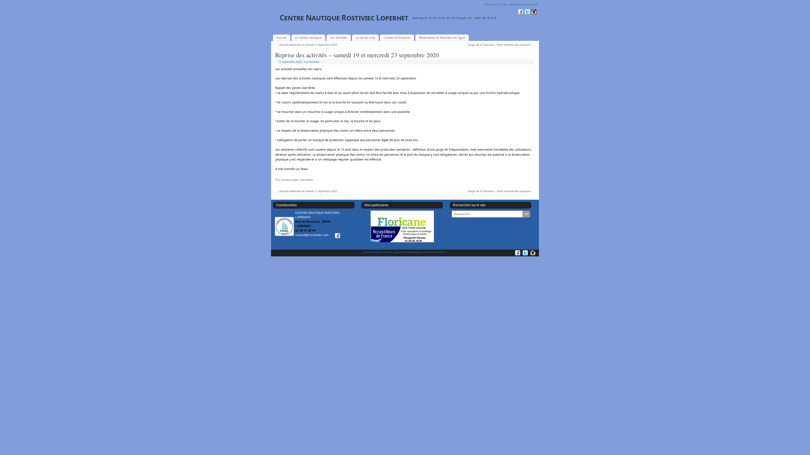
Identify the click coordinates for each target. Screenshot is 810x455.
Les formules (311, 62)
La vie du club (365, 38)
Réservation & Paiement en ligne (442, 38)
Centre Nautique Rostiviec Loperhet (343, 17)
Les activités (338, 38)
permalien (307, 180)
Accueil (282, 38)
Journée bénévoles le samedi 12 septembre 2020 (307, 45)
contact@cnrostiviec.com (523, 4)
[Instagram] (534, 12)
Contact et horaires (396, 38)
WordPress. (441, 252)
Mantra (426, 252)
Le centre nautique (308, 38)
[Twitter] (527, 12)
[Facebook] (521, 12)
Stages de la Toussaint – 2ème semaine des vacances (500, 45)
